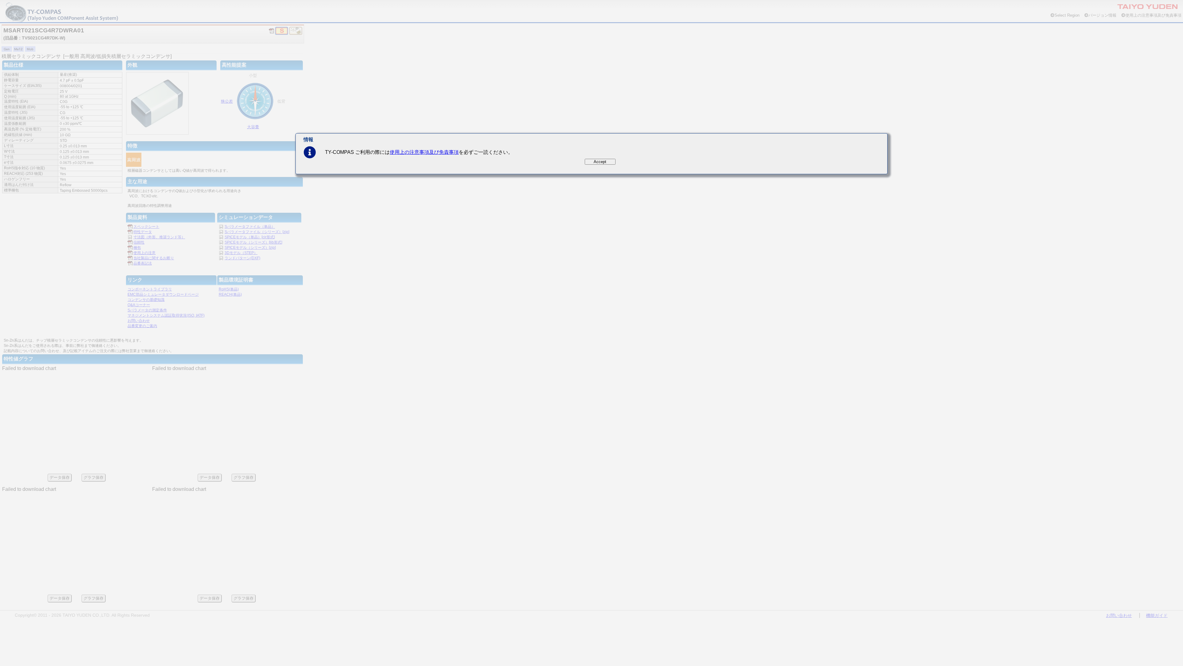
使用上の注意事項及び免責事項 (424, 152)
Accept (600, 161)
